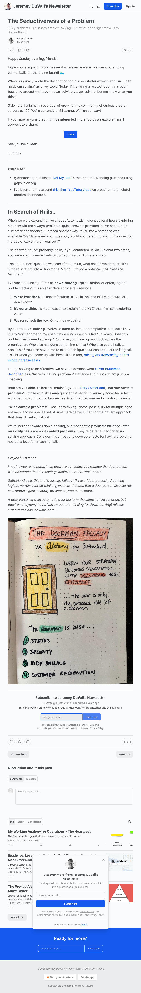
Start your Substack (61, 977)
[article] (70, 838)
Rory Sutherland (92, 388)
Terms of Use (87, 911)
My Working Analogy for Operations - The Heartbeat (49, 831)
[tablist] (23, 778)
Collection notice (94, 968)
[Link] (3, 211)
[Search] (91, 6)
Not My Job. (62, 178)
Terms (79, 968)
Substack (53, 985)
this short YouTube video (72, 190)
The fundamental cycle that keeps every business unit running (44, 836)
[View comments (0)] (19, 50)
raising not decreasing (101, 355)
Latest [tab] (20, 821)
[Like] (11, 50)
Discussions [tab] (34, 821)
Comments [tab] (16, 778)
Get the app (87, 977)
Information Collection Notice (69, 914)
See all (15, 917)
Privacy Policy (96, 914)
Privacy (70, 968)
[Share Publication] (98, 6)
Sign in (130, 6)
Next (122, 754)
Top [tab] (12, 821)
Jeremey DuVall (25, 39)
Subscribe (112, 6)
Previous (21, 754)
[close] (103, 859)
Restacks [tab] (31, 778)
